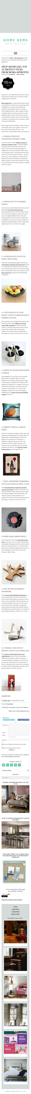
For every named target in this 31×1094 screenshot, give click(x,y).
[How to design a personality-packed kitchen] (16, 848)
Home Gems (16, 41)
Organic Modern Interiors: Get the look (16, 783)
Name (3, 732)
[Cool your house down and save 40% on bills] (15, 1015)
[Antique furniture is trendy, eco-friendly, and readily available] (15, 960)
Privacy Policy (15, 914)
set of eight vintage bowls (15, 210)
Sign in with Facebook (24, 720)
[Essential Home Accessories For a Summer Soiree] (15, 987)
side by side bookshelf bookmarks (15, 595)
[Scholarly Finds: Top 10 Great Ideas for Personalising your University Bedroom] (14, 884)
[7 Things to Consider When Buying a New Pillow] (15, 1070)
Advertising (15, 909)
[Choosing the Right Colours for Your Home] (15, 1042)
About (15, 906)
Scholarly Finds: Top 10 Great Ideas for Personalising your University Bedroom (16, 855)
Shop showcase (10, 704)
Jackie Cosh (6, 700)
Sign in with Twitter (9, 720)
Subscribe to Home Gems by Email (12, 899)
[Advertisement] (15, 16)
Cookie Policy (16, 911)
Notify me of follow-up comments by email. (14, 744)
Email (3, 735)
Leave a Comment (20, 74)
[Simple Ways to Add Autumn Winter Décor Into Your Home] (15, 932)
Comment (5, 725)
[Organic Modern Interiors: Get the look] (16, 812)
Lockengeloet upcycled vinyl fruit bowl (13, 264)
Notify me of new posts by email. (11, 748)
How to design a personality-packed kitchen (15, 819)
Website (4, 740)
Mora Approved (6, 103)
